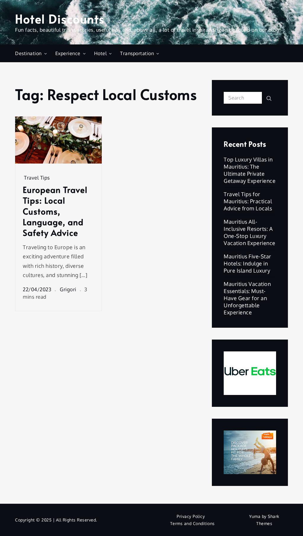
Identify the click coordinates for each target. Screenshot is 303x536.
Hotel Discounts (60, 18)
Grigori (68, 289)
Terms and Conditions (192, 523)
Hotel (100, 53)
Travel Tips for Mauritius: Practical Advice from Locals (248, 201)
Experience (67, 53)
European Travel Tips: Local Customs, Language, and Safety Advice (55, 211)
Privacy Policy (191, 516)
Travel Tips (37, 178)
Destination (28, 53)
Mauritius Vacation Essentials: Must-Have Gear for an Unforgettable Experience (247, 298)
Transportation (137, 53)
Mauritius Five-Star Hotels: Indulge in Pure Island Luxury (247, 263)
